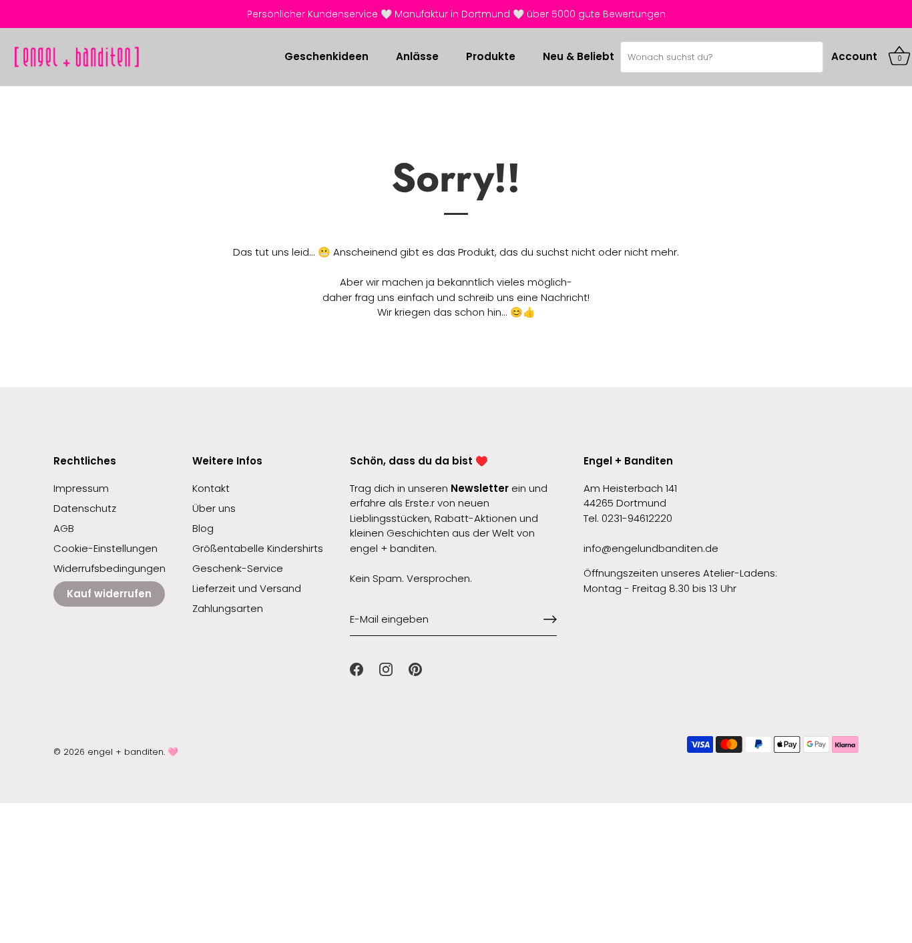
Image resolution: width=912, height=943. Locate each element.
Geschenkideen (326, 56)
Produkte (490, 56)
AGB (63, 528)
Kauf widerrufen (109, 594)
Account (854, 56)
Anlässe (417, 56)
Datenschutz (84, 508)
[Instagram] (386, 668)
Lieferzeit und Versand (246, 588)
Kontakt (211, 488)
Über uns (214, 508)
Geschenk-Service (237, 568)
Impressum (81, 488)
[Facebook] (356, 668)
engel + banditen (125, 751)
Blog (203, 528)
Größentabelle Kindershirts (257, 548)
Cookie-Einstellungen (105, 548)
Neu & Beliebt (578, 56)
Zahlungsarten (227, 608)
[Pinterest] (415, 668)
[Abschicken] (550, 619)
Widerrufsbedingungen (109, 568)
